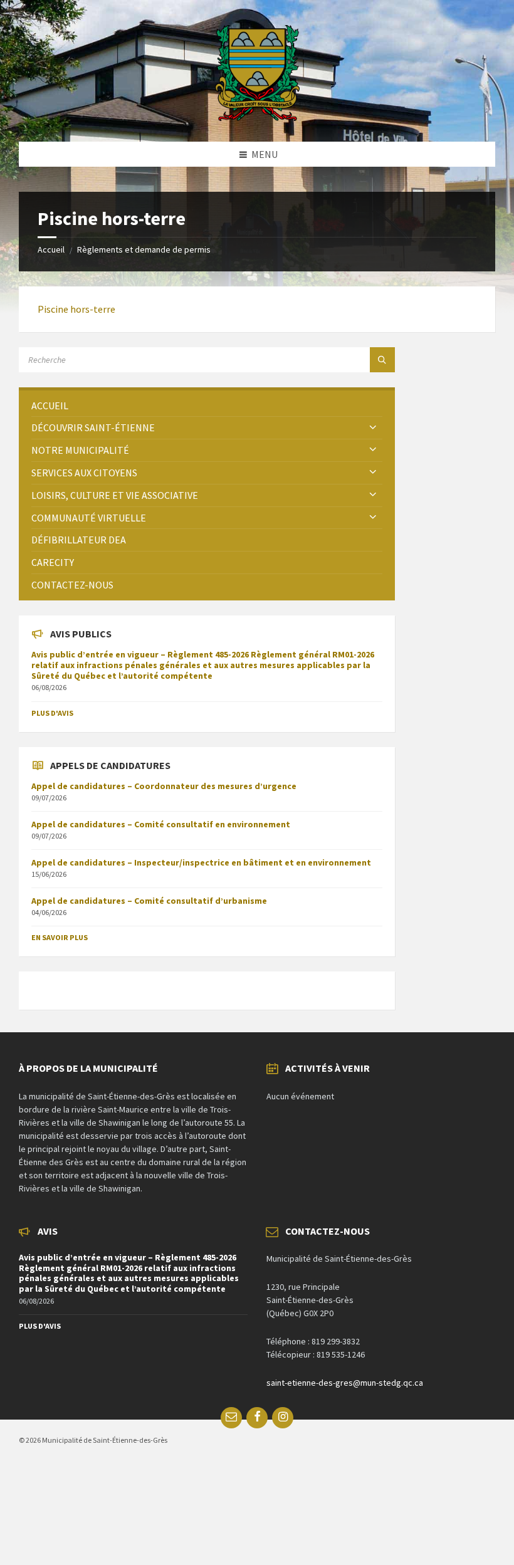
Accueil (51, 249)
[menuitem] (206, 406)
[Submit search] (382, 359)
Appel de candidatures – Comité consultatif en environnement (160, 824)
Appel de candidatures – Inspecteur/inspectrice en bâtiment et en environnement (201, 862)
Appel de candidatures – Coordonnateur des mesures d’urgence (163, 786)
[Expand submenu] (373, 427)
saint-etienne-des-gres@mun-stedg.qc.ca (344, 1382)
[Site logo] (257, 117)
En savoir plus (59, 937)
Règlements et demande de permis (144, 249)
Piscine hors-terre (76, 309)
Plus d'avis (52, 713)
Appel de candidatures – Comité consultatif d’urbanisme (149, 900)
